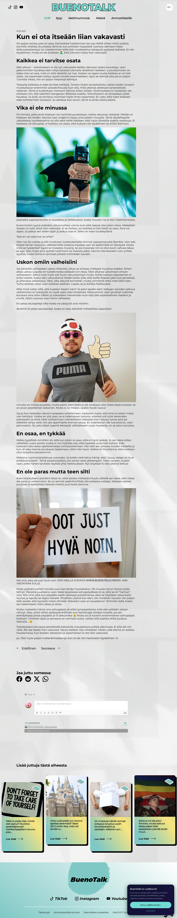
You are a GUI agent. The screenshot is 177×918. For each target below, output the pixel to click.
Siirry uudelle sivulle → (150, 905)
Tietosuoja (44, 912)
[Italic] (41, 712)
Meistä (100, 18)
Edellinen (29, 648)
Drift (47, 18)
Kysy (59, 18)
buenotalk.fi (150, 911)
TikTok (61, 898)
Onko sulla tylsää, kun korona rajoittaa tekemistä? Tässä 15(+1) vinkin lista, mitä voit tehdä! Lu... (66, 824)
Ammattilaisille (121, 18)
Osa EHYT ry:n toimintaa (126, 912)
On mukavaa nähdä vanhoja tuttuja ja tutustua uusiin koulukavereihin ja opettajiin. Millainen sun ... (109, 825)
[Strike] (49, 712)
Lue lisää (11, 839)
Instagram (89, 898)
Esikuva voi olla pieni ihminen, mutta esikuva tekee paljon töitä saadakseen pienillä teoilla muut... (153, 826)
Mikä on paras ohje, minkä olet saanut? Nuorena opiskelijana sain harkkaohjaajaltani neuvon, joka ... (20, 826)
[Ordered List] (52, 712)
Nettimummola (79, 18)
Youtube (118, 898)
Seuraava (48, 648)
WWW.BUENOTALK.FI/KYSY (103, 580)
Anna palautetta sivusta (66, 912)
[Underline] (45, 712)
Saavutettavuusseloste (96, 912)
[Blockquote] (60, 712)
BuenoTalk (88, 879)
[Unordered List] (56, 712)
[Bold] (37, 712)
